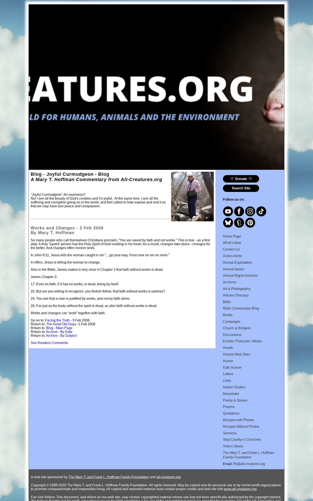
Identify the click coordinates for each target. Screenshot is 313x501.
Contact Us (231, 249)
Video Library (233, 446)
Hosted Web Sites (236, 354)
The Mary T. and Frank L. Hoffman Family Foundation (109, 477)
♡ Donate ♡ (241, 179)
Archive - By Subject (61, 335)
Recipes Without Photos (241, 426)
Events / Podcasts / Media (242, 341)
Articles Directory (236, 295)
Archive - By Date (59, 332)
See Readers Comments (49, 343)
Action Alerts (232, 256)
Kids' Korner (232, 367)
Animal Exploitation (237, 262)
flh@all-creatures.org (249, 464)
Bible (227, 302)
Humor (228, 361)
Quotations (231, 413)
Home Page (232, 236)
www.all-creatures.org (240, 489)
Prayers (229, 407)
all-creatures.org (168, 477)
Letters (228, 374)
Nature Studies (234, 387)
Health (228, 348)
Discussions (232, 335)
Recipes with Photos (238, 420)
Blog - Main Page (59, 328)
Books (228, 315)
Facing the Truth (57, 320)
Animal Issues (233, 269)
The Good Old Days (61, 324)
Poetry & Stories (235, 400)
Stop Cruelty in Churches (242, 439)
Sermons (230, 433)
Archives (229, 282)
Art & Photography (237, 289)
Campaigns (231, 321)
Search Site (241, 188)
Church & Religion (237, 328)
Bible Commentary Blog (241, 308)
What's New (232, 243)
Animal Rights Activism (240, 275)
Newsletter (231, 394)
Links (227, 380)
